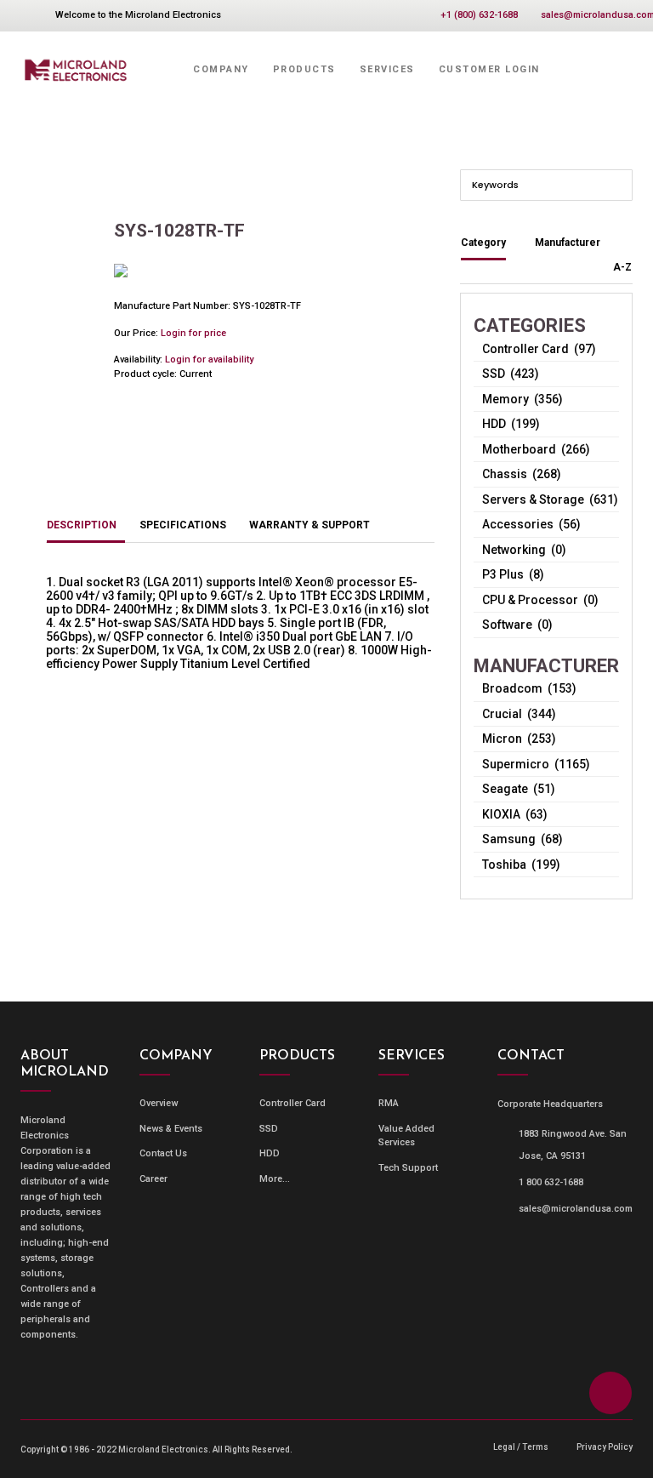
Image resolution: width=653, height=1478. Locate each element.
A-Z (622, 267)
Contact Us (163, 1153)
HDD (269, 1153)
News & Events (170, 1128)
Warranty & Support (309, 525)
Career (153, 1178)
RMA (388, 1103)
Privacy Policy (604, 1447)
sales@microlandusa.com (576, 1208)
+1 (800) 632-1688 (479, 14)
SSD (268, 1128)
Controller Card (292, 1103)
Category (483, 242)
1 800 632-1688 (551, 1182)
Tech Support (408, 1167)
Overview (158, 1103)
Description (81, 525)
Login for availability (209, 359)
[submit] (618, 183)
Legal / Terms (520, 1447)
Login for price (193, 333)
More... (274, 1178)
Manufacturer (567, 242)
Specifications (182, 525)
